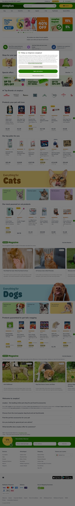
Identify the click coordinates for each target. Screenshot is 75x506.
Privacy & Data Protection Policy (35, 63)
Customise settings (38, 67)
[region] (38, 65)
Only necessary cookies (38, 75)
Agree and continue (38, 71)
